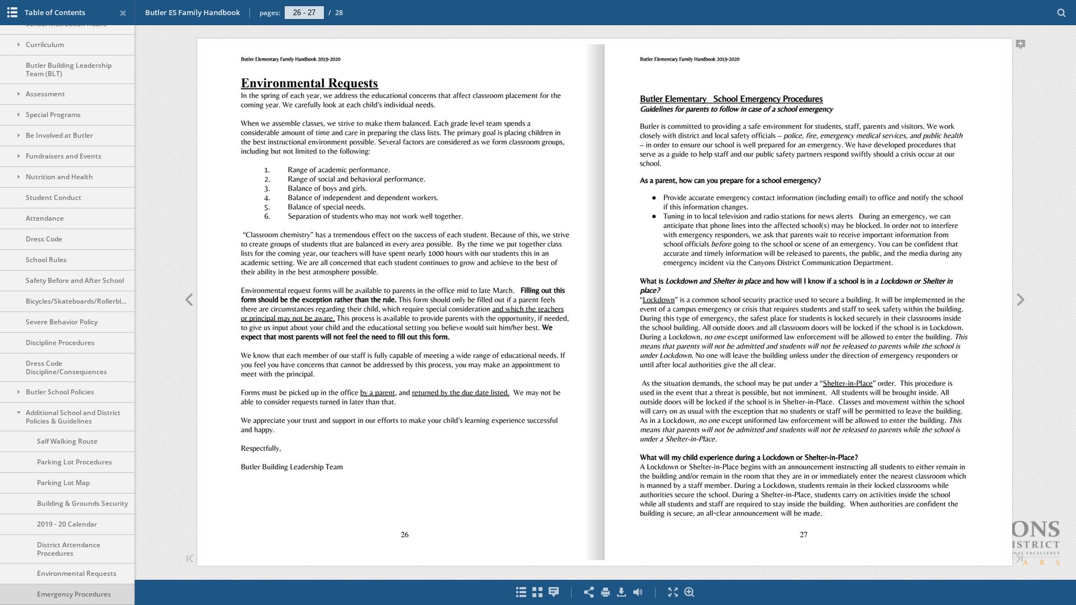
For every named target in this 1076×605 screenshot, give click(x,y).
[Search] (1062, 13)
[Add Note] (1020, 46)
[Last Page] (1019, 559)
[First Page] (190, 559)
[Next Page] (1020, 301)
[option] (67, 45)
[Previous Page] (188, 301)
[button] (958, 568)
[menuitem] (1062, 12)
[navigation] (304, 12)
